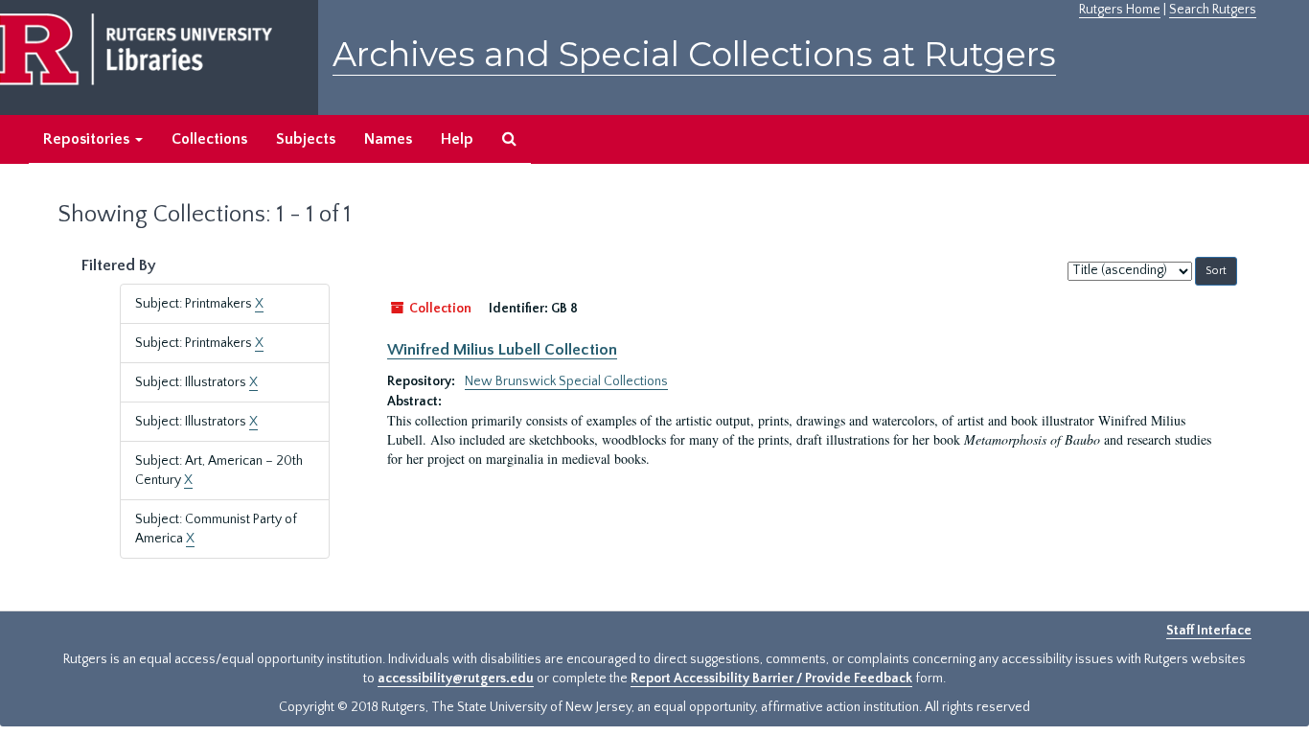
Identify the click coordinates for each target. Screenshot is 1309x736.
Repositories (88, 139)
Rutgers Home (1119, 9)
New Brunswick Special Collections (566, 381)
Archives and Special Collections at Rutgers (694, 54)
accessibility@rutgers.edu (456, 678)
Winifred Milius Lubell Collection (502, 349)
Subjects (305, 139)
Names (388, 139)
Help (457, 139)
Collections (209, 139)
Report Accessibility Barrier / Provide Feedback (771, 678)
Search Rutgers (1212, 9)
